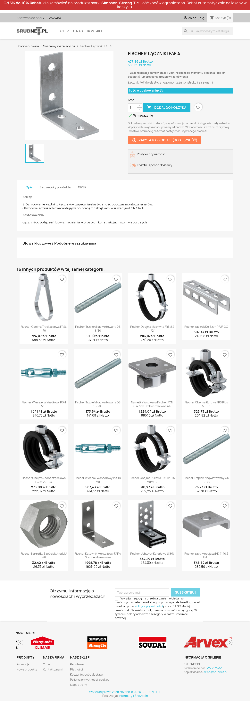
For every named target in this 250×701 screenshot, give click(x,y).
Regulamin (77, 664)
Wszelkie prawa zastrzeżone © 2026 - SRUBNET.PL (125, 692)
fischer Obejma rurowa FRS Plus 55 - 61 (206, 404)
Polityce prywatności (149, 606)
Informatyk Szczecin (133, 696)
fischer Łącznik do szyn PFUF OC (206, 326)
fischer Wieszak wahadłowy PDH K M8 (98, 480)
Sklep (64, 31)
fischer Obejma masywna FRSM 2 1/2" (152, 328)
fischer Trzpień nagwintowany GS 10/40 (206, 480)
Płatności (76, 669)
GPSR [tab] (82, 187)
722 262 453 (52, 18)
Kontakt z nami (52, 669)
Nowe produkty (27, 669)
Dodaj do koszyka (166, 107)
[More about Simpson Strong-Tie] (97, 642)
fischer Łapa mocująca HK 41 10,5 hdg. (206, 555)
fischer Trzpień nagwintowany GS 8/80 (98, 328)
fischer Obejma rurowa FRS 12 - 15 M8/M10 (152, 480)
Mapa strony (78, 685)
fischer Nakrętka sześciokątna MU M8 (44, 555)
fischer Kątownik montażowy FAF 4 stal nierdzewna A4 (98, 555)
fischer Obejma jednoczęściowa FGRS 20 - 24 (44, 480)
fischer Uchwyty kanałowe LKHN (152, 553)
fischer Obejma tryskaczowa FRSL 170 (43, 328)
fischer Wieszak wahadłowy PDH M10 (44, 404)
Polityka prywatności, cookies (89, 679)
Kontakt (94, 31)
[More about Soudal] (152, 642)
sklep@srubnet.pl (215, 672)
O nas (78, 31)
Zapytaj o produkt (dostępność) (164, 140)
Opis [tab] (29, 187)
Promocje (23, 664)
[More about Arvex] (208, 642)
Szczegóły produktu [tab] (55, 187)
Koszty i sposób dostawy (87, 674)
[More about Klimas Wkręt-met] (42, 642)
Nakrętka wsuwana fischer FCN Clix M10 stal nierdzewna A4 (152, 404)
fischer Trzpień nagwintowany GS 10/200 (98, 404)
